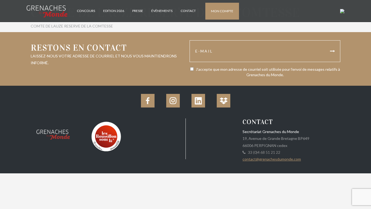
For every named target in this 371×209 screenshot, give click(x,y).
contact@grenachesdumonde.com (272, 159)
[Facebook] (148, 100)
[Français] (341, 10)
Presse (137, 11)
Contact (188, 11)
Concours (86, 11)
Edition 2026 (113, 11)
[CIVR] (106, 135)
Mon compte (222, 11)
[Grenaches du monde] (53, 133)
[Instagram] (173, 100)
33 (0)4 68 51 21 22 (263, 152)
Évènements (161, 11)
